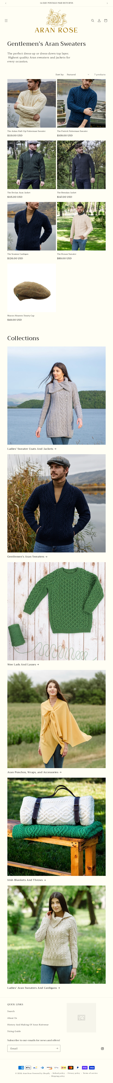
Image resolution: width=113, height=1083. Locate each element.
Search (11, 1011)
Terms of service (90, 1073)
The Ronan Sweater (66, 254)
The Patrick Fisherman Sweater (72, 131)
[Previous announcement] (6, 3)
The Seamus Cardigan (17, 254)
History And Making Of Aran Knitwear (28, 1024)
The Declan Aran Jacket (18, 193)
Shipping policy (58, 1076)
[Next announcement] (107, 3)
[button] (6, 20)
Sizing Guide (14, 1031)
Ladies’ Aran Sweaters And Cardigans (32, 988)
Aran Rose (27, 1073)
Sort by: (60, 74)
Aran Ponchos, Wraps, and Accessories (32, 772)
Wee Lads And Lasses (21, 664)
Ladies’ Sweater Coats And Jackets (30, 449)
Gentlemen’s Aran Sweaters (25, 556)
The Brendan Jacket (66, 193)
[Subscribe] (57, 1048)
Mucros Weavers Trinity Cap (20, 316)
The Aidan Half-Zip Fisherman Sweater (26, 131)
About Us (12, 1017)
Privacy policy (74, 1073)
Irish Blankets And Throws (25, 880)
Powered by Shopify (41, 1073)
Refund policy (59, 1073)
